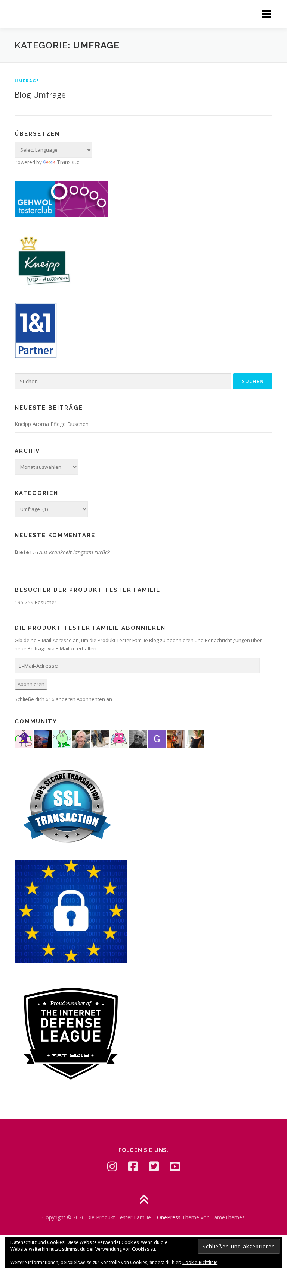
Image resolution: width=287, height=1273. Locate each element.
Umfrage (27, 80)
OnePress (168, 1217)
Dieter (23, 552)
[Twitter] (154, 1166)
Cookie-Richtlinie (199, 1262)
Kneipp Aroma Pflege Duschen (52, 423)
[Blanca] (100, 738)
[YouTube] (174, 1166)
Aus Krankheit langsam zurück (74, 552)
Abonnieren (31, 684)
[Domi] (62, 738)
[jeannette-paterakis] (81, 738)
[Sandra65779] (195, 738)
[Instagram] (112, 1166)
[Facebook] (133, 1166)
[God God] (157, 738)
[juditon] (138, 738)
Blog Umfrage (40, 94)
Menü (265, 13)
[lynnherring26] (119, 738)
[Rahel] (24, 738)
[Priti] (43, 738)
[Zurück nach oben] (143, 1200)
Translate (68, 161)
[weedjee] (176, 738)
